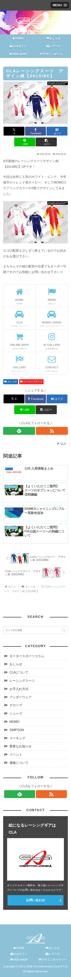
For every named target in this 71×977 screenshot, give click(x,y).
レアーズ (54, 953)
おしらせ (12, 381)
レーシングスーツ (32, 381)
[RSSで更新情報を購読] (52, 431)
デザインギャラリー (54, 959)
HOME (20, 947)
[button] (46, 142)
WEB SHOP (20, 959)
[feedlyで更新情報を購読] (19, 431)
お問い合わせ (35, 900)
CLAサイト (20, 953)
